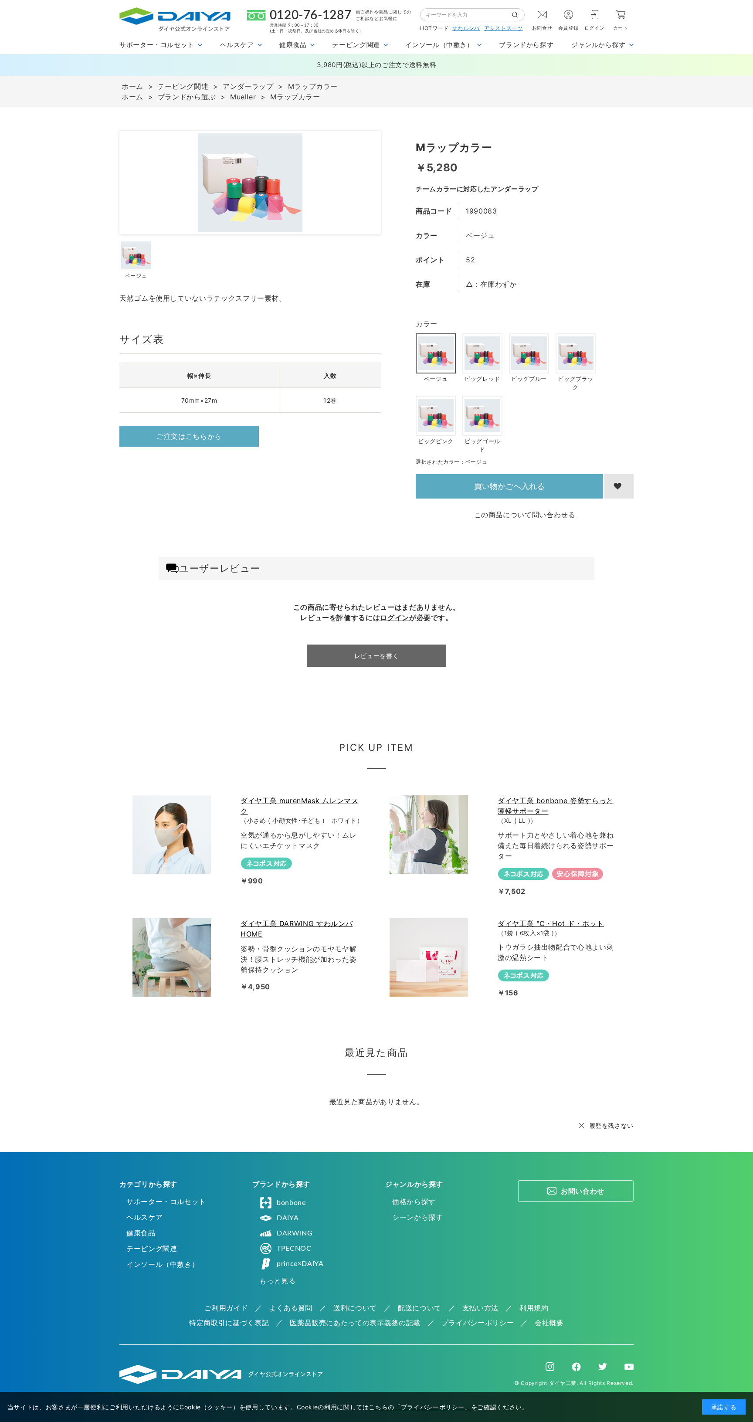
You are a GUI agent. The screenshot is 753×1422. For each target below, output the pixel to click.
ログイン (594, 28)
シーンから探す (417, 1217)
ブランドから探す (526, 45)
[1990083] (136, 255)
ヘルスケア (144, 1217)
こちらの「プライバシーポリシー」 (420, 1407)
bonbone (291, 1202)
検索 (518, 14)
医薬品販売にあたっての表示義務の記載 (355, 1322)
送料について (355, 1307)
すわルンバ (466, 28)
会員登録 (568, 28)
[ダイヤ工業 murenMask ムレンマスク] (173, 834)
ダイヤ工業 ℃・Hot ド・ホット (551, 923)
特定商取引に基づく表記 (229, 1322)
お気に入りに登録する (619, 486)
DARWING (294, 1233)
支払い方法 (480, 1307)
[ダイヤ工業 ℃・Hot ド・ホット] (430, 957)
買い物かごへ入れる (509, 486)
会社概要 (549, 1322)
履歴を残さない (611, 1125)
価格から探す (414, 1201)
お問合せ (542, 28)
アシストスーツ (503, 28)
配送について (419, 1307)
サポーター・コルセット (166, 1201)
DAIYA (287, 1218)
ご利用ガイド (226, 1307)
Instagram (550, 1366)
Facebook (576, 1366)
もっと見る (277, 1280)
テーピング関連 (151, 1248)
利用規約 (534, 1307)
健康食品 (141, 1233)
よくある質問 (290, 1307)
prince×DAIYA (300, 1263)
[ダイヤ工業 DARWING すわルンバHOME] (173, 957)
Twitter (602, 1366)
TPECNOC (294, 1248)
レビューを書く (376, 655)
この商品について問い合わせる (525, 514)
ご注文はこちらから (189, 436)
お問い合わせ (582, 1191)
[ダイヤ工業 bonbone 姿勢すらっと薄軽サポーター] (430, 834)
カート (620, 28)
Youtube (629, 1366)
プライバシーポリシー (477, 1322)
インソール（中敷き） (162, 1264)
